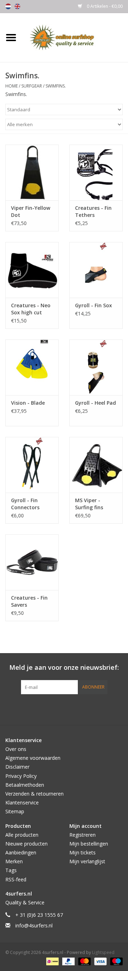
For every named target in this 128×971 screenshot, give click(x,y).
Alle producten (21, 834)
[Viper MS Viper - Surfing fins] (96, 465)
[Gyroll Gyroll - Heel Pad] (96, 367)
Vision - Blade (28, 402)
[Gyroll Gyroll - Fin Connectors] (32, 465)
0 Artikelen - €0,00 (104, 6)
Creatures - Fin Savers (29, 601)
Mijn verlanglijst (87, 861)
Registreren (82, 834)
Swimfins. (56, 86)
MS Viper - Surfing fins (89, 504)
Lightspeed (103, 952)
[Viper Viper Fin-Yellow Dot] (32, 172)
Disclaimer (17, 766)
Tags (11, 870)
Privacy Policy (21, 776)
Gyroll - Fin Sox (93, 305)
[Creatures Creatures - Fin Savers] (32, 562)
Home (11, 86)
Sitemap (14, 811)
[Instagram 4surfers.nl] (102, 708)
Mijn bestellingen (88, 843)
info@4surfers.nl (34, 925)
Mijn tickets (82, 852)
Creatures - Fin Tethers (93, 211)
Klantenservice (22, 802)
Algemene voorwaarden (32, 757)
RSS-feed (15, 879)
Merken (14, 861)
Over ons (15, 749)
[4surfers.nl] (75, 37)
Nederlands (8, 6)
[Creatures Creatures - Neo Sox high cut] (32, 270)
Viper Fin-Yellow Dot (30, 211)
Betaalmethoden (24, 784)
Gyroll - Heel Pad (95, 402)
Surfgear (31, 86)
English (17, 6)
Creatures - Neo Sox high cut (30, 309)
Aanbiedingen (20, 852)
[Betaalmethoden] (51, 961)
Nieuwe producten (26, 843)
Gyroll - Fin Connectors (25, 504)
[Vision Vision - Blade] (32, 367)
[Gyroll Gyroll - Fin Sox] (96, 270)
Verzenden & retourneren (34, 793)
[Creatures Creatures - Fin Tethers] (96, 172)
